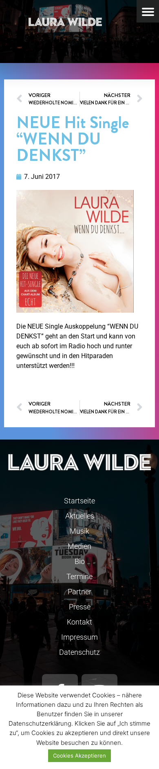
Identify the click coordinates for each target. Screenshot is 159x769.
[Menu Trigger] (148, 11)
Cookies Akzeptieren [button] (79, 755)
